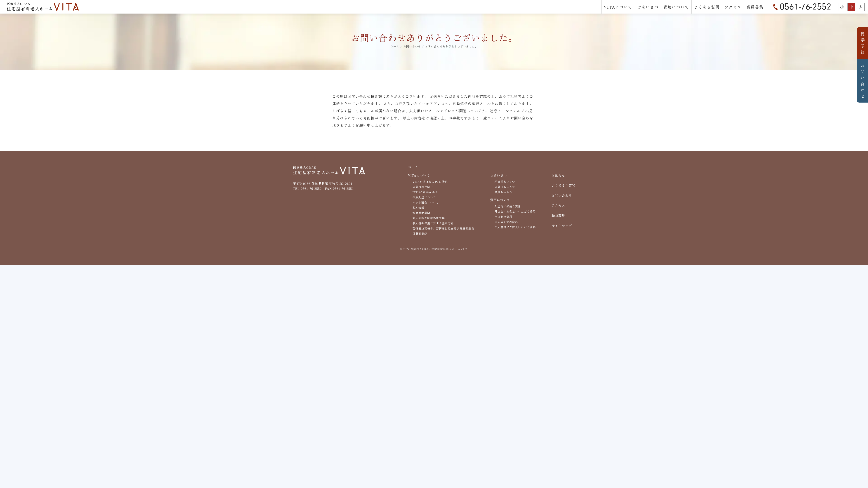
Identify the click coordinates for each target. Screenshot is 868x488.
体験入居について (424, 197)
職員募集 (755, 7)
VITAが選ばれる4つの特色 (430, 181)
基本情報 (418, 207)
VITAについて (618, 7)
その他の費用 (503, 216)
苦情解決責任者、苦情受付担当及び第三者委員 (443, 228)
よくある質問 (707, 7)
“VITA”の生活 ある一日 (428, 192)
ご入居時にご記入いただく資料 (515, 227)
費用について (676, 7)
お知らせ (558, 175)
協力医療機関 (421, 213)
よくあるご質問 (563, 185)
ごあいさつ (648, 7)
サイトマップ (562, 226)
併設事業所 (420, 233)
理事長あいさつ (505, 181)
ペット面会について (426, 202)
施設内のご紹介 (423, 187)
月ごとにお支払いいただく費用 (515, 211)
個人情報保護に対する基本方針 (433, 223)
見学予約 (863, 43)
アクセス (733, 7)
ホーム (413, 167)
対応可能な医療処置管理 (429, 218)
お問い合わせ (863, 80)
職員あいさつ (503, 192)
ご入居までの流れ (506, 222)
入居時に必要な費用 (508, 206)
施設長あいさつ (505, 187)
